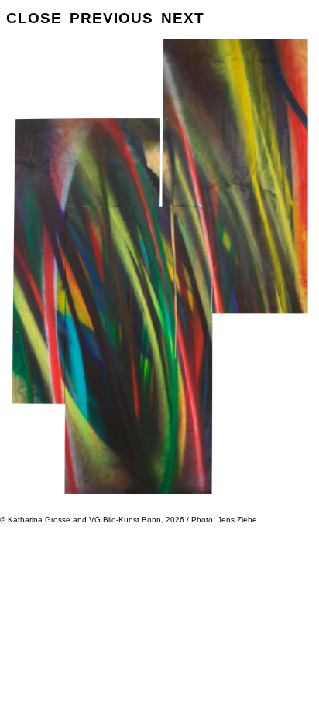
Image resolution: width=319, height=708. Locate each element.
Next (182, 18)
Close (34, 18)
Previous (111, 18)
